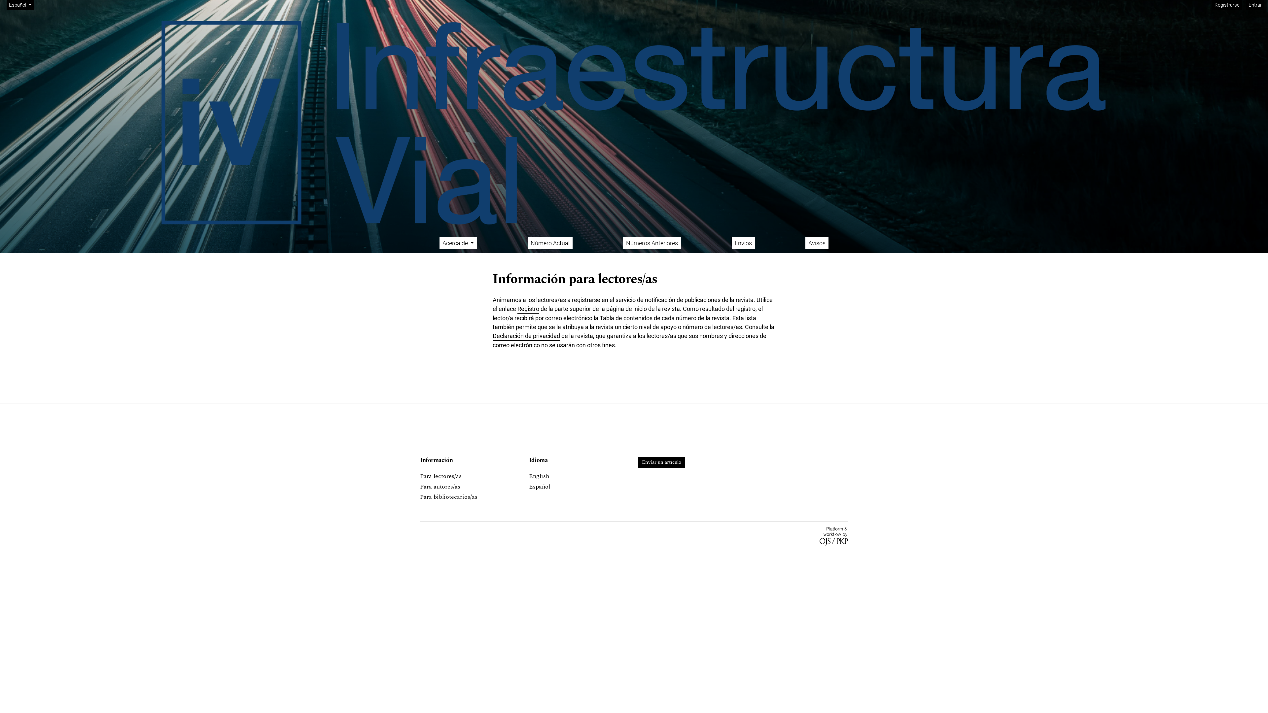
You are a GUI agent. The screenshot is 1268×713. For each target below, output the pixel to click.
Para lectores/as (441, 476)
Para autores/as (440, 486)
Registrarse (1227, 5)
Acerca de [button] (455, 243)
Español (539, 486)
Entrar (1255, 5)
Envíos (743, 243)
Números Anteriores (652, 243)
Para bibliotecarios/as (448, 496)
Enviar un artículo (661, 462)
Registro (528, 308)
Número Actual (550, 243)
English (539, 476)
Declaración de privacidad (526, 335)
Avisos (817, 243)
